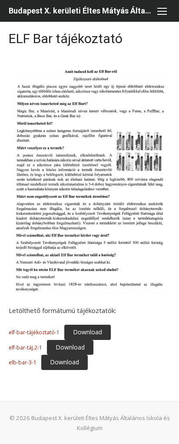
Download (87, 332)
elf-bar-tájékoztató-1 (34, 332)
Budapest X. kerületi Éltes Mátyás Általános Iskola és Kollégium (81, 10)
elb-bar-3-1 (22, 362)
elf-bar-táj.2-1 (25, 347)
